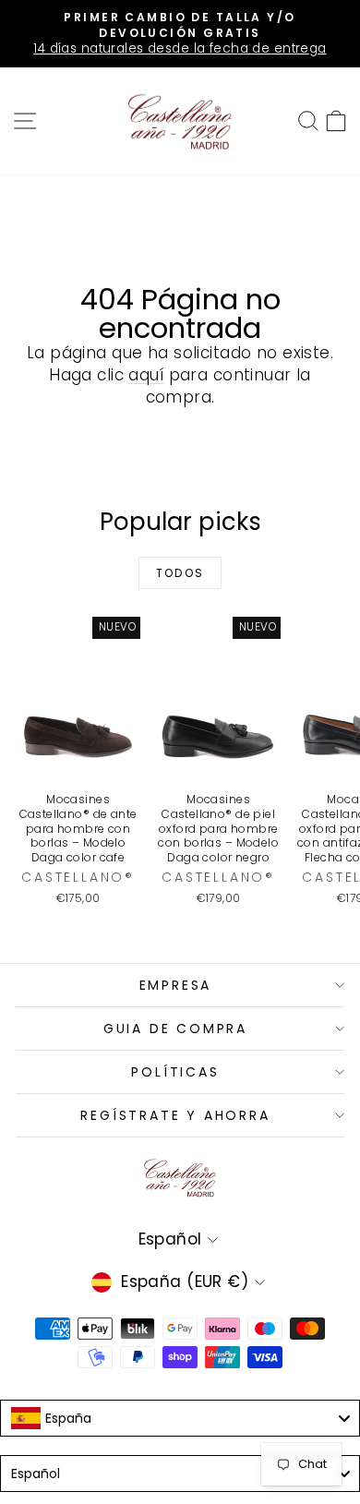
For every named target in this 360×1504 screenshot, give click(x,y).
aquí (145, 375)
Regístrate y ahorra (175, 1115)
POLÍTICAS (175, 1072)
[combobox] (180, 1418)
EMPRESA (175, 985)
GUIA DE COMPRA (175, 1028)
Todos (180, 573)
